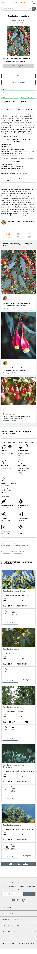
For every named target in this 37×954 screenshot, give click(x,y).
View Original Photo (9, 308)
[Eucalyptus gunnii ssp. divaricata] (18, 769)
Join (29, 894)
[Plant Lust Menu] (3, 2)
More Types (29, 237)
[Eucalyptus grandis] (18, 711)
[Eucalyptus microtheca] (18, 594)
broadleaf (6, 545)
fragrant (8, 156)
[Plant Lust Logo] (19, 2)
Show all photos (18, 66)
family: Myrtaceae (21, 545)
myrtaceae (13, 147)
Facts (19, 236)
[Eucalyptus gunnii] (18, 652)
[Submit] (34, 9)
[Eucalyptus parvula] (18, 828)
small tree (14, 156)
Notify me (18, 76)
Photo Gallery (8, 237)
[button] (30, 9)
